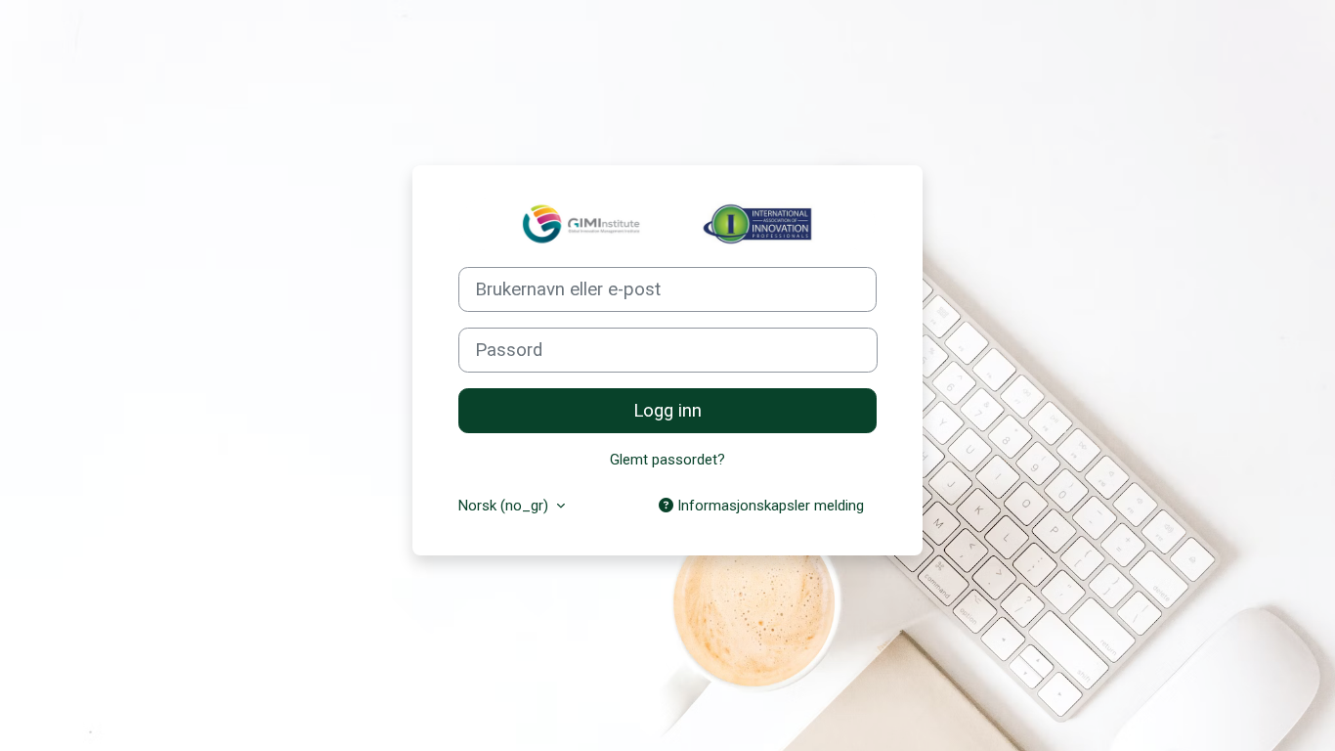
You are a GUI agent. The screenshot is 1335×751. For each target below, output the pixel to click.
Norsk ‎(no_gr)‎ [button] (505, 505)
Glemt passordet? (667, 459)
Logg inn (667, 410)
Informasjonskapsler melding (768, 505)
